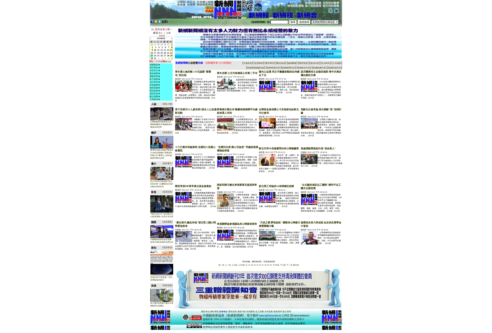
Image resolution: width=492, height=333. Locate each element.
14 (168, 50)
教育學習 (270, 63)
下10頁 (283, 265)
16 (152, 53)
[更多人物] (167, 104)
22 (171, 53)
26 (152, 44)
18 (158, 53)
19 (161, 53)
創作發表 (154, 67)
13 (165, 50)
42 (249, 265)
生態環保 (258, 63)
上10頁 (234, 265)
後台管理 (287, 311)
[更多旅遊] (167, 285)
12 (161, 50)
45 (257, 265)
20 (165, 53)
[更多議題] (167, 222)
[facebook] (152, 22)
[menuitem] (155, 64)
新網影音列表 (304, 68)
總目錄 (168, 61)
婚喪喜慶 (154, 88)
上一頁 (228, 265)
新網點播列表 (319, 68)
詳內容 (252, 91)
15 (171, 50)
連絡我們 (277, 311)
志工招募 (259, 311)
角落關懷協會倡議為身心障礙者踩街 (237, 223)
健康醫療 (292, 63)
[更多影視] (167, 192)
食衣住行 (154, 70)
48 (265, 265)
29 (161, 44)
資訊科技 (154, 93)
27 (155, 44)
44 (255, 265)
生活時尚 (325, 63)
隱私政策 (232, 311)
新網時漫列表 (334, 68)
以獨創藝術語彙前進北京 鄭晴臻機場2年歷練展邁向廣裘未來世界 (161, 124)
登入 (161, 33)
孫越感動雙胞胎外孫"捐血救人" (318, 148)
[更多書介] (167, 163)
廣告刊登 (241, 311)
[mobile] (165, 22)
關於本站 (205, 311)
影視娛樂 (154, 85)
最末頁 (296, 265)
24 (155, 55)
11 (158, 50)
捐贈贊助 (154, 64)
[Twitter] (159, 22)
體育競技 (303, 63)
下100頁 (276, 265)
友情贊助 (250, 311)
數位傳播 (154, 96)
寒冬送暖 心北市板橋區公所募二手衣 (237, 73)
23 (152, 55)
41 (247, 265)
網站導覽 (214, 311)
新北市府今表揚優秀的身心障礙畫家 (279, 148)
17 (155, 53)
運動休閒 (154, 76)
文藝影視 (247, 63)
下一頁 (289, 265)
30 (165, 44)
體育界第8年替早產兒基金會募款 (193, 186)
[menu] (155, 82)
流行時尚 (154, 82)
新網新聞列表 (288, 68)
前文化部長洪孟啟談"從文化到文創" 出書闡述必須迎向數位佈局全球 (161, 184)
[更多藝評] (167, 132)
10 (155, 50)
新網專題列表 (273, 68)
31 (168, 44)
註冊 (168, 33)
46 (260, 265)
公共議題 (336, 63)
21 (168, 53)
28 (158, 44)
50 (271, 265)
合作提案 (268, 311)
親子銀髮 (154, 79)
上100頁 (241, 265)
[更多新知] (167, 247)
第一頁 (221, 265)
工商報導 (154, 99)
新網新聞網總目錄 (255, 68)
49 (268, 265)
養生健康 (154, 73)
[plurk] (155, 22)
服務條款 (223, 311)
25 (158, 55)
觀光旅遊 (154, 90)
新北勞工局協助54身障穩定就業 (276, 186)
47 (263, 265)
